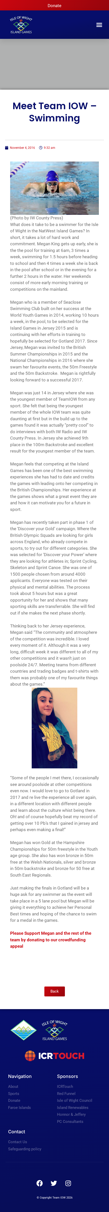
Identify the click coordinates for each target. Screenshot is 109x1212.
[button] (99, 24)
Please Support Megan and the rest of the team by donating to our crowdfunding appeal (50, 940)
